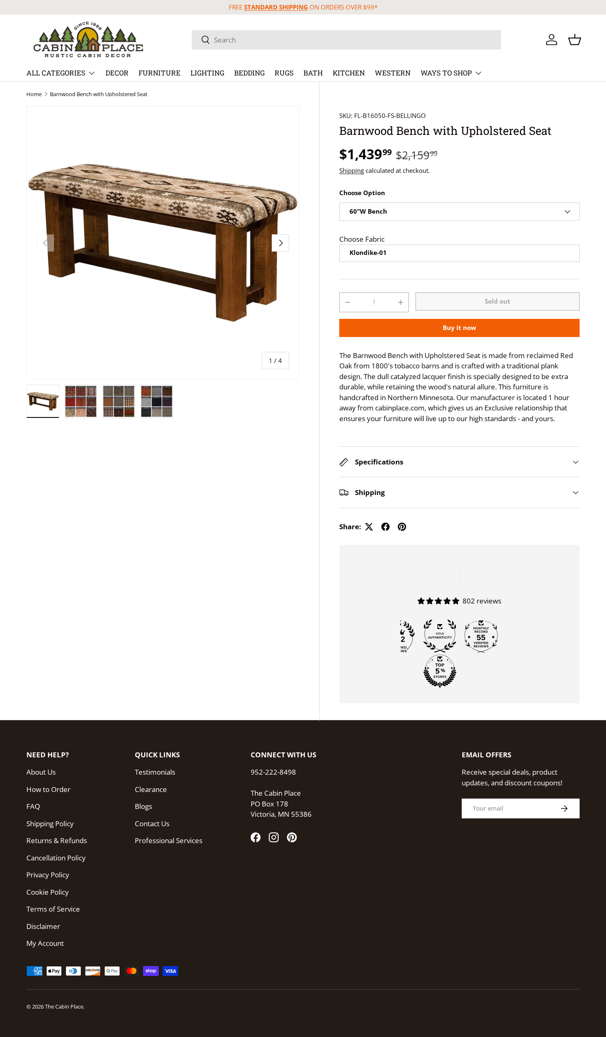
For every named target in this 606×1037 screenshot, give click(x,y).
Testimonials (155, 772)
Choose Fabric (362, 239)
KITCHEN (349, 73)
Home (34, 94)
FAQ (33, 806)
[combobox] (346, 39)
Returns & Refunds (56, 840)
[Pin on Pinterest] (402, 526)
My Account (45, 943)
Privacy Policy (47, 874)
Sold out (497, 301)
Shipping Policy (50, 823)
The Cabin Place (64, 1006)
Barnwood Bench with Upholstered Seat (99, 94)
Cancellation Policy (56, 858)
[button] (575, 40)
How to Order (48, 789)
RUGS (284, 73)
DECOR (117, 73)
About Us (41, 772)
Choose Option (362, 193)
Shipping (351, 170)
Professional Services (168, 840)
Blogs (143, 806)
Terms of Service (53, 909)
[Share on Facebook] (385, 526)
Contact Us (152, 823)
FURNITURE (160, 73)
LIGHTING (207, 73)
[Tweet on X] (369, 526)
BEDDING (249, 73)
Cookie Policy (47, 892)
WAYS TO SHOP (446, 73)
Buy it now (459, 327)
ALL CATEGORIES (55, 73)
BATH (313, 73)
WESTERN (393, 73)
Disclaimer (43, 926)
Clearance (151, 789)
